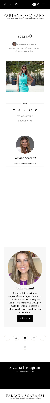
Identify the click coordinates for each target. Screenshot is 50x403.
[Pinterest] (25, 109)
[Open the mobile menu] (43, 4)
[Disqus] (25, 213)
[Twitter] (10, 4)
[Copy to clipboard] (35, 109)
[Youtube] (25, 338)
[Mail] (43, 338)
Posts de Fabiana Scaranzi (24, 163)
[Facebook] (5, 4)
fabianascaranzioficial (25, 371)
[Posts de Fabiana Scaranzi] (14, 44)
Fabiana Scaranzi (29, 44)
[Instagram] (16, 4)
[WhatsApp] (30, 109)
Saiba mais (25, 318)
